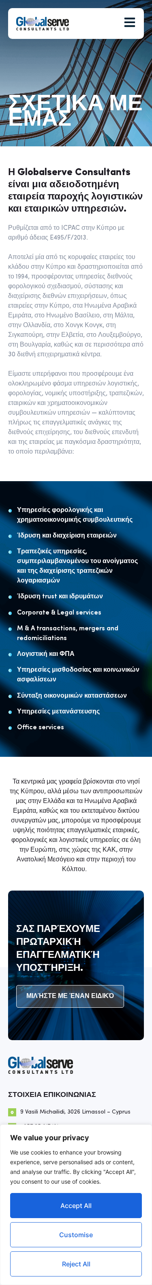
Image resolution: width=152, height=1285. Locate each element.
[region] (76, 1204)
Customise (76, 1235)
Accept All (76, 1205)
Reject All (76, 1264)
